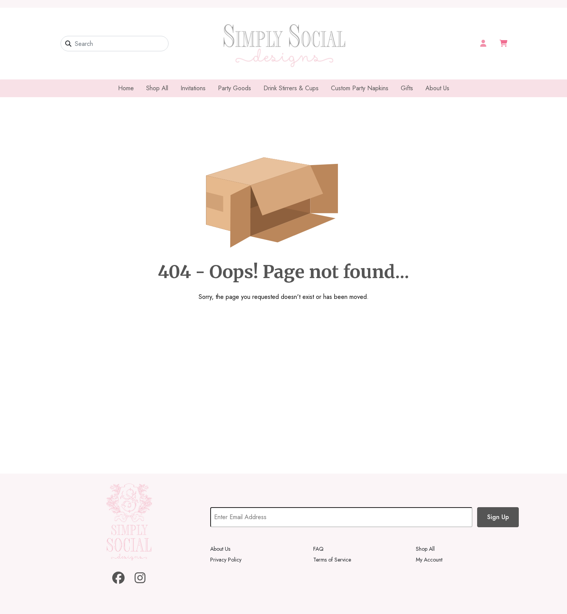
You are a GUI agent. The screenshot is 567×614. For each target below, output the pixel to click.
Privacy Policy (225, 559)
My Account (429, 559)
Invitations (193, 88)
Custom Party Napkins (359, 88)
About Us (437, 88)
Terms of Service (332, 559)
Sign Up (498, 517)
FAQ (318, 549)
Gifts (407, 88)
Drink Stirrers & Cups (291, 88)
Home (126, 88)
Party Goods (234, 88)
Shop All (157, 88)
